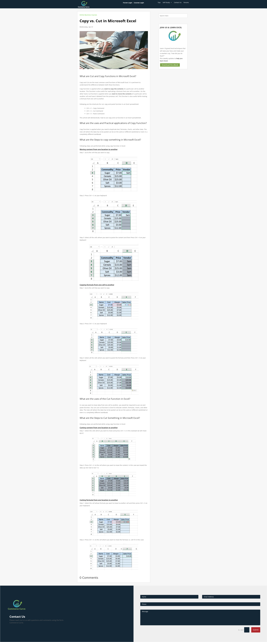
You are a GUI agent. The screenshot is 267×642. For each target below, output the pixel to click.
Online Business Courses (88, 15)
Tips (159, 2)
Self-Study (166, 2)
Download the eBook (170, 65)
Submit (256, 630)
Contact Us (177, 2)
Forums (186, 2)
